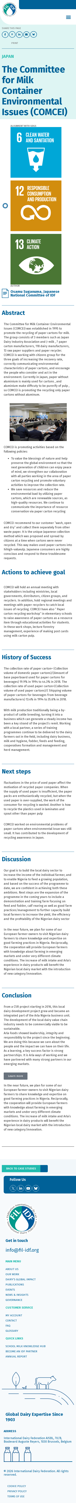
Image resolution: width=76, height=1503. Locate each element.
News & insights (17, 1294)
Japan (8, 56)
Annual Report (16, 1356)
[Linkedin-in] (20, 1188)
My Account (14, 1315)
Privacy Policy (17, 1491)
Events (10, 1289)
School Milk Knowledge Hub (26, 1346)
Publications (15, 1284)
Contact (11, 1320)
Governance (14, 1300)
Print (14, 43)
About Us (12, 1269)
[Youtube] (28, 1188)
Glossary (12, 1330)
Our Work (12, 1274)
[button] (68, 17)
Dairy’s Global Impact (21, 1279)
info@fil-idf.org (22, 1250)
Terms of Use (16, 1496)
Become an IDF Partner (21, 1351)
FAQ (8, 1325)
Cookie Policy (16, 1486)
